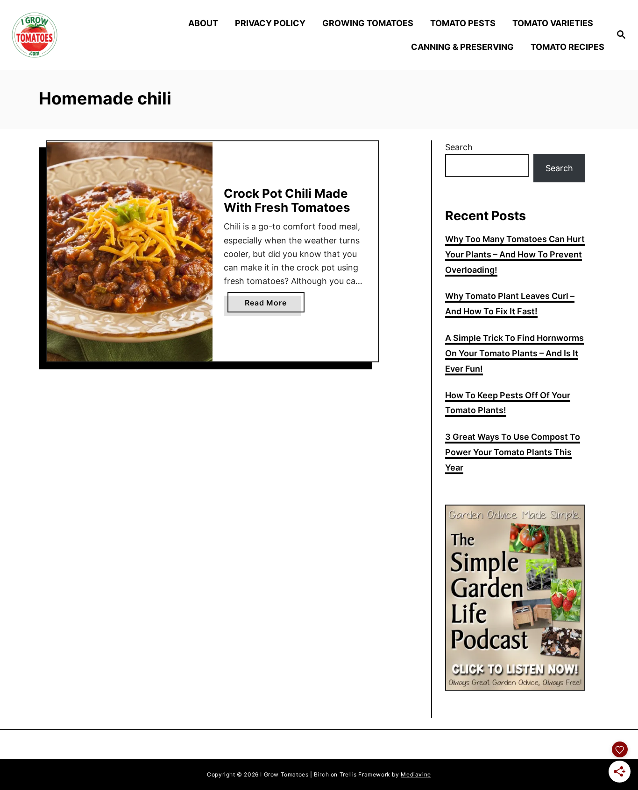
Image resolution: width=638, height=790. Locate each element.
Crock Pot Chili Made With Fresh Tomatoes (287, 200)
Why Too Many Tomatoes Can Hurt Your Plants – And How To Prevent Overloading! (515, 254)
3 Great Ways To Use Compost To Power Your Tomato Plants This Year (512, 452)
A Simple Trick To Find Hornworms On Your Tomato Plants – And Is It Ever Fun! (514, 353)
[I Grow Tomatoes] (84, 35)
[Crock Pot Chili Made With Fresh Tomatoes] (130, 251)
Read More (274, 305)
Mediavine (416, 774)
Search (459, 147)
